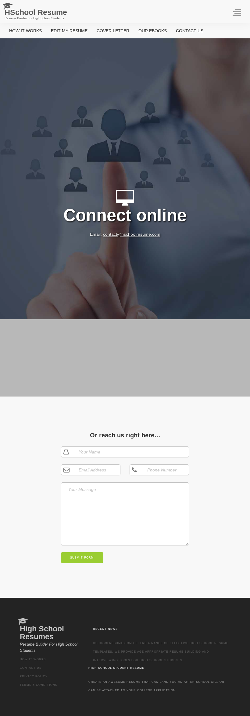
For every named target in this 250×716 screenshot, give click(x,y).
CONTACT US (189, 30)
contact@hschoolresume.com (131, 234)
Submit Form (82, 557)
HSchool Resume (36, 14)
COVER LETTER (113, 30)
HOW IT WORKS (25, 30)
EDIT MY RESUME (69, 30)
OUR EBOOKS (152, 30)
